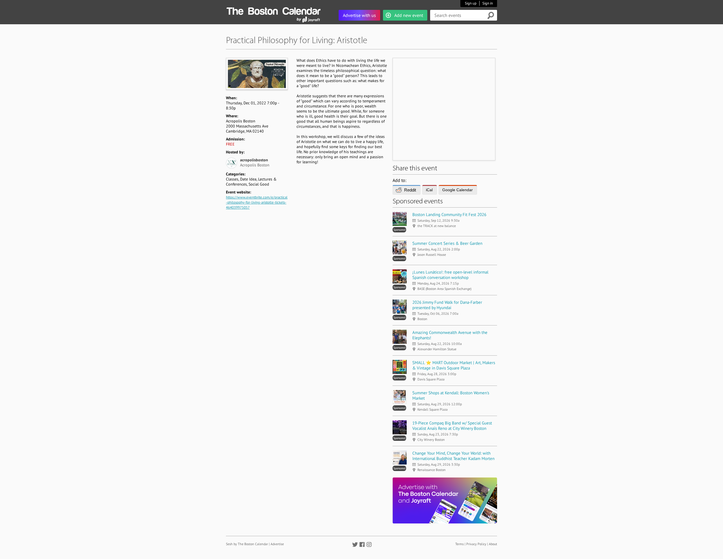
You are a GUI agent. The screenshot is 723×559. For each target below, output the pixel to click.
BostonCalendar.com (273, 10)
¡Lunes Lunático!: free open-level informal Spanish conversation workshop (450, 274)
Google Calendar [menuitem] (457, 190)
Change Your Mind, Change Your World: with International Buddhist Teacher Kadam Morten (453, 455)
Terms (459, 544)
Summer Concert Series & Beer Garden (447, 243)
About (493, 544)
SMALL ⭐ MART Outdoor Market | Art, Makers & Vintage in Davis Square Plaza (453, 365)
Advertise (277, 544)
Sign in (487, 3)
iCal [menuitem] (429, 190)
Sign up (470, 3)
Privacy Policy (476, 544)
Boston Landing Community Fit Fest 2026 (449, 214)
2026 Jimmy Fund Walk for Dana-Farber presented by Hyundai (447, 305)
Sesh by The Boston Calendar (247, 544)
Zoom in (257, 74)
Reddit (410, 190)
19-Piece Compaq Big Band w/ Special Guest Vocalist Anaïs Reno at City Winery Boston (452, 425)
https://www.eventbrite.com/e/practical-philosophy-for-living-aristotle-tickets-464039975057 (257, 202)
